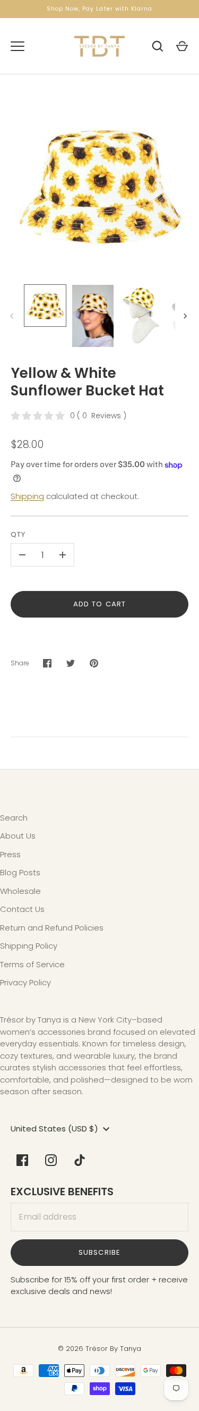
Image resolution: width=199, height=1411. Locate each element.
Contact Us (22, 909)
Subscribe (99, 1252)
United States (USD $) (54, 1128)
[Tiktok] (79, 1160)
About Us (18, 835)
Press (10, 854)
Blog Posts (20, 872)
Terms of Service (32, 964)
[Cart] (182, 46)
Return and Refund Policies (51, 927)
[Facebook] (22, 1160)
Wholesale (20, 891)
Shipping (27, 496)
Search (14, 817)
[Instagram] (51, 1160)
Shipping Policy (28, 945)
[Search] (157, 46)
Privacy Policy (25, 982)
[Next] (186, 316)
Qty (18, 534)
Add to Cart (99, 604)
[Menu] (17, 46)
